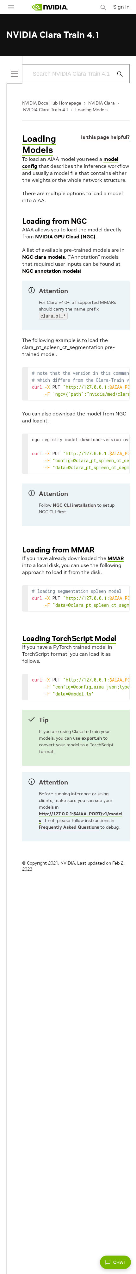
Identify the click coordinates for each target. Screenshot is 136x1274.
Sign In (121, 6)
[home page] (50, 7)
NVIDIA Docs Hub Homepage (51, 103)
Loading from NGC (54, 221)
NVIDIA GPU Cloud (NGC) (65, 236)
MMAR (116, 558)
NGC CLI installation (74, 505)
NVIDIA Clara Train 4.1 (45, 110)
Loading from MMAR (58, 550)
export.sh (92, 738)
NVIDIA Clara (101, 103)
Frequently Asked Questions (69, 827)
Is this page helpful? (105, 137)
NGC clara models (43, 257)
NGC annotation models (51, 271)
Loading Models (91, 110)
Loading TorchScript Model (69, 638)
